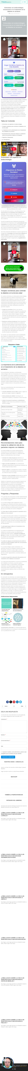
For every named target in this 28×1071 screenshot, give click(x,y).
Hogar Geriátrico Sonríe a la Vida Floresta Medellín (12, 771)
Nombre (3, 735)
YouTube (15, 197)
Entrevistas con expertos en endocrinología (12, 124)
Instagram (14, 189)
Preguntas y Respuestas (7, 137)
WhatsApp (20, 77)
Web (2, 746)
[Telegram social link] (20, 702)
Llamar (9, 77)
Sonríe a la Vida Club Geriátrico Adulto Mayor (11, 767)
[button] (2, 268)
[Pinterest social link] (14, 702)
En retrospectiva (6, 139)
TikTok (14, 200)
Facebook (14, 193)
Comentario (4, 719)
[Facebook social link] (7, 702)
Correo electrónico (5, 740)
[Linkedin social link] (17, 702)
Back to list (14, 706)
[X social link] (10, 702)
